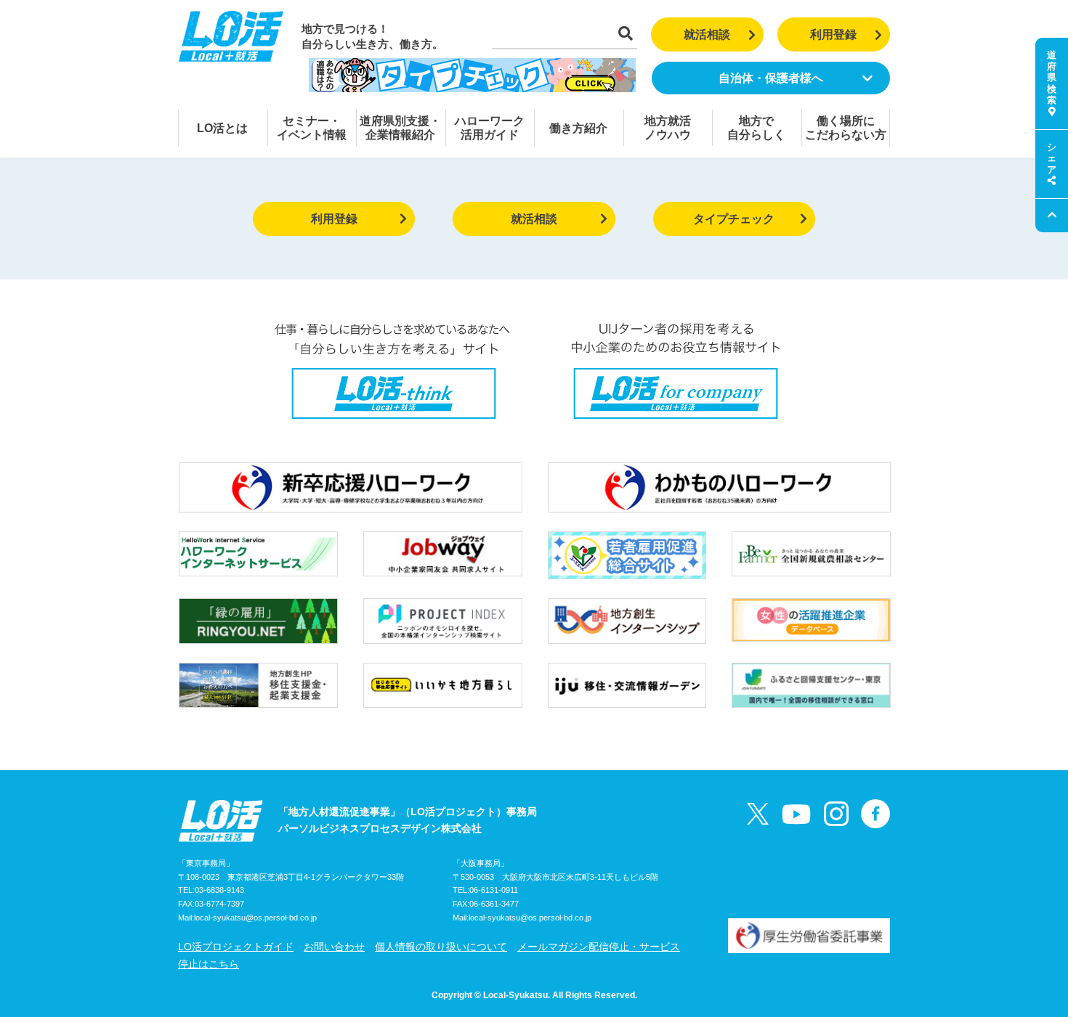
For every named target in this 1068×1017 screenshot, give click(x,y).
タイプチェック (733, 219)
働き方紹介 (578, 128)
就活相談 (707, 34)
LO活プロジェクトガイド (236, 946)
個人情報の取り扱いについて (441, 946)
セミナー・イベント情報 (312, 128)
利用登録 (833, 34)
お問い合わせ (334, 946)
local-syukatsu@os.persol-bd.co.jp (255, 917)
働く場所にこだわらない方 (845, 128)
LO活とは (222, 128)
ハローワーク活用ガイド (490, 128)
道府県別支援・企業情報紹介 (400, 128)
